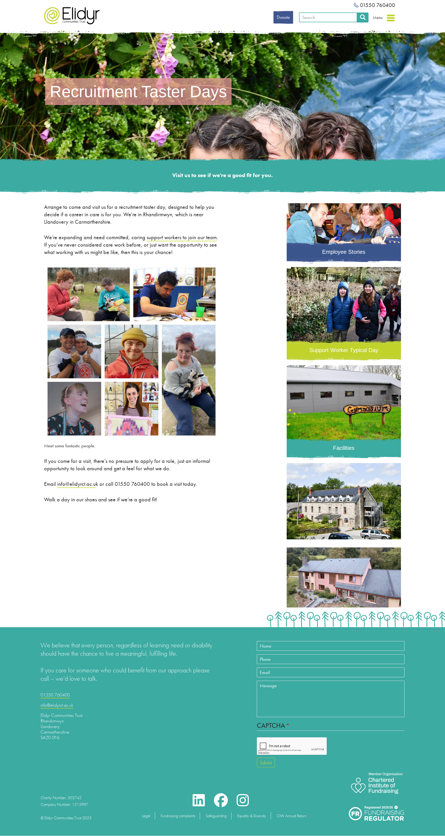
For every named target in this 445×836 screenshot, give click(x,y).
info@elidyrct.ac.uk (57, 705)
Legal (146, 815)
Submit (266, 763)
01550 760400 (377, 5)
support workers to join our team (182, 237)
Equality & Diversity (251, 815)
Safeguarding (216, 815)
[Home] (72, 15)
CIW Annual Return (292, 815)
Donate (283, 17)
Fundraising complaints (178, 815)
